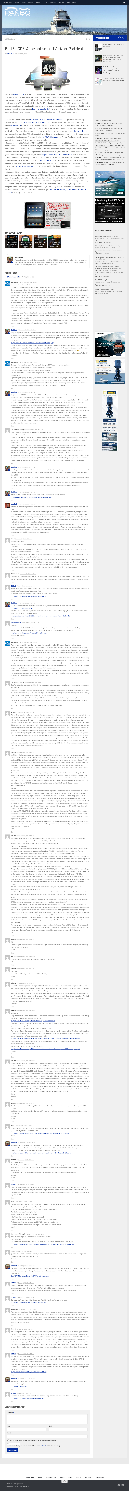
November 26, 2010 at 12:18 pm (26, 1061)
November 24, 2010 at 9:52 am (35, 682)
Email (50, 1426)
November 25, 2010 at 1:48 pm (26, 836)
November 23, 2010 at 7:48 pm (28, 574)
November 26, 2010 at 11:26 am (26, 1010)
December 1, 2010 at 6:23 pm (26, 1160)
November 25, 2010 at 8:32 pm (26, 939)
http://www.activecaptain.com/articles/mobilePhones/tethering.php (32, 343)
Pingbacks (28, 277)
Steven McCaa (100, 242)
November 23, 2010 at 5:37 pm (27, 467)
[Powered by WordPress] (12, 1486)
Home (17, 3)
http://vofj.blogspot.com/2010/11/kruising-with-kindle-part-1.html (31, 497)
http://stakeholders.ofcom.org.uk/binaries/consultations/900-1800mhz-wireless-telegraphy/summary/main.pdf (45, 1039)
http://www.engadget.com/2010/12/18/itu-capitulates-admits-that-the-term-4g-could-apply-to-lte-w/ (43, 1244)
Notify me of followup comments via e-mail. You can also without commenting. (33, 1446)
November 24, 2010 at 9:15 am (28, 642)
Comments (13, 277)
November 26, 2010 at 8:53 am (26, 983)
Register (53, 3)
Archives (61, 3)
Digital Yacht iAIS (48, 154)
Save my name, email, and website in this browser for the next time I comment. (33, 1440)
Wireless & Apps (11, 39)
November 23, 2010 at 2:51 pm (27, 392)
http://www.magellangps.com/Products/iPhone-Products (29, 633)
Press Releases (27, 3)
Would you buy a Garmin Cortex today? (106, 236)
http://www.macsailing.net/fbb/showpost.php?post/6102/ (29, 1302)
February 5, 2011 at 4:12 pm (24, 1251)
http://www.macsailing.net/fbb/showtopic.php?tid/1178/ (28, 1372)
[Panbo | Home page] (17, 11)
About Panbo (71, 3)
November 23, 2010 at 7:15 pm (23, 539)
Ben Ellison (10, 54)
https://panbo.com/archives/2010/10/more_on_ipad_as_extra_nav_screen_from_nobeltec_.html (41, 616)
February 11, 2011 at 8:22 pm (26, 1297)
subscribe (44, 1446)
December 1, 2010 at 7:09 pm (26, 1184)
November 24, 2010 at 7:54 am (31, 623)
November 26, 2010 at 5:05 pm (26, 1103)
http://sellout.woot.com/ (19, 1386)
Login (45, 3)
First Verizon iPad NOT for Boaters (37, 122)
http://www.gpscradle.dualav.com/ (22, 608)
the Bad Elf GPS (19, 94)
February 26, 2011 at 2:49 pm (27, 1379)
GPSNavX (13, 586)
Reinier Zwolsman (16, 622)
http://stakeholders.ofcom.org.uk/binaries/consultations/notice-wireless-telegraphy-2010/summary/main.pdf (45, 1049)
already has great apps (45, 160)
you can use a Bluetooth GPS (27, 166)
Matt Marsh (14, 504)
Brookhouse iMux (65, 154)
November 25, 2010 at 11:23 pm (26, 956)
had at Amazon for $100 (41, 109)
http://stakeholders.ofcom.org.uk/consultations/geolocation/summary (33, 1021)
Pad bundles (57, 119)
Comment (10, 1413)
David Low (99, 276)
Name (8, 1426)
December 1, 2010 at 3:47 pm (24, 1125)
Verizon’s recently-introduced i (41, 119)
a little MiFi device (80, 131)
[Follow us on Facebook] (119, 37)
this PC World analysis (49, 137)
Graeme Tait (100, 286)
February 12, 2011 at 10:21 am (25, 1329)
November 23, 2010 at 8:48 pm (27, 603)
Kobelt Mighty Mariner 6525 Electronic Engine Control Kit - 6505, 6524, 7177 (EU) (108, 247)
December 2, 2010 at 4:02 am (24, 1202)
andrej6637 (99, 254)
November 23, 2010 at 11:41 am (28, 362)
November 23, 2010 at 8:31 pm (26, 586)
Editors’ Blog (7, 3)
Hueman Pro (25, 1487)
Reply (12, 326)
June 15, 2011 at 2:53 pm (25, 1393)
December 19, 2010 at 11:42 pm (35, 1234)
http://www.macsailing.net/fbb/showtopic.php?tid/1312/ (28, 596)
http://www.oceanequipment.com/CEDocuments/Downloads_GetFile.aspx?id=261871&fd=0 (40, 1133)
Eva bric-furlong (101, 263)
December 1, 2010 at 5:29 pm (27, 1143)
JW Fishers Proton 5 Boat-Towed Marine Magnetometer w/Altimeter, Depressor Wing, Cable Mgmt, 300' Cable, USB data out (108, 268)
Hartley (98, 293)
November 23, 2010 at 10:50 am (28, 282)
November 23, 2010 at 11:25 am (27, 330)
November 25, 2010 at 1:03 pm (26, 752)
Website (9, 1433)
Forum (37, 3)
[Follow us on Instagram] (123, 37)
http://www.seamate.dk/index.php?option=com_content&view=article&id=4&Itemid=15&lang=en (41, 1153)
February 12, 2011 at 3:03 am (28, 1309)
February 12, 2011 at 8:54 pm (26, 1354)
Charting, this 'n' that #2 (115, 133)
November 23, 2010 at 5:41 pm (27, 492)
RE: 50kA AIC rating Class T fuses (104, 280)
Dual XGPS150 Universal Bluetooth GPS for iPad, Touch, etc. (30, 1276)
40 (89, 39)
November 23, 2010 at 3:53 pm (35, 430)
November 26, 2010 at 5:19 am (26, 969)
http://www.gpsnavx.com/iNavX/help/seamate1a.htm (27, 1398)
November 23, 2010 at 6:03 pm (27, 504)
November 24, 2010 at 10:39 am (26, 712)
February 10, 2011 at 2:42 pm (27, 1266)
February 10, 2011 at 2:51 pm (26, 1283)
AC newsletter (15, 125)
